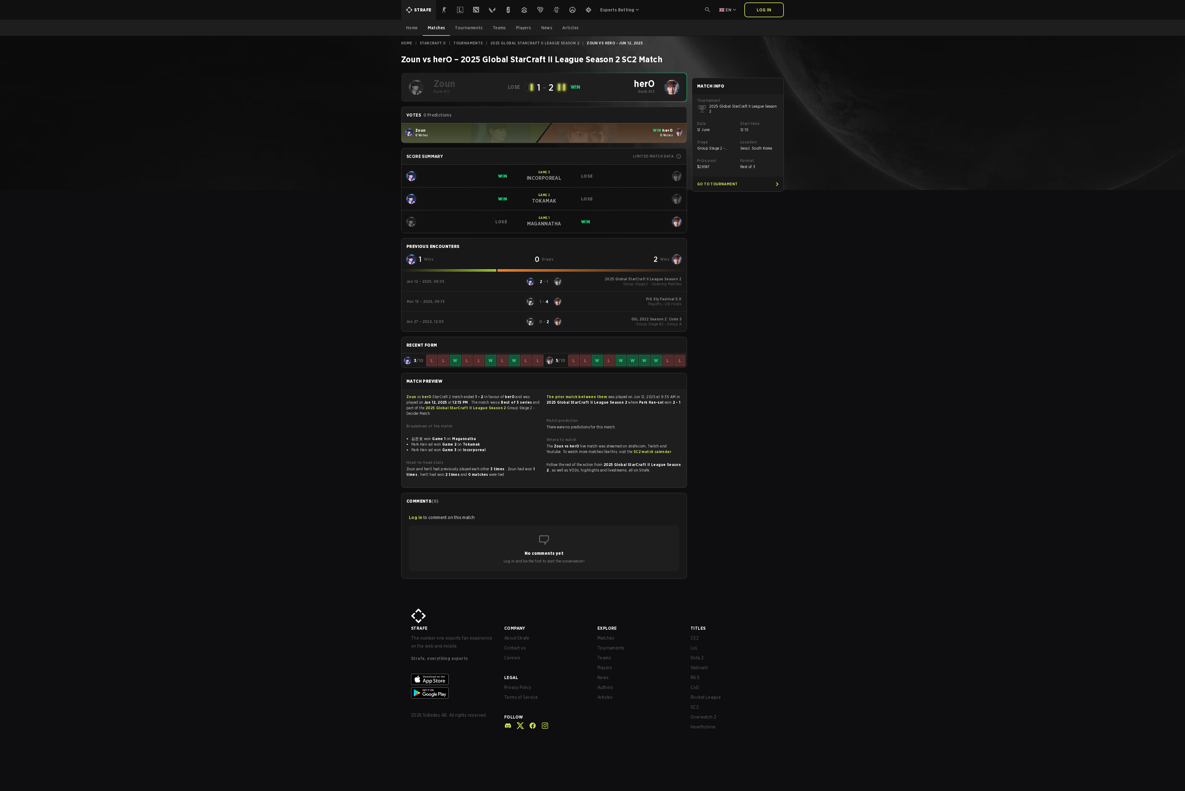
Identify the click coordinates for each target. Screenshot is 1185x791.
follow (513, 717)
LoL (694, 647)
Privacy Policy (517, 687)
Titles (698, 628)
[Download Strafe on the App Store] (452, 679)
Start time (749, 123)
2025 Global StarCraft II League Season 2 (534, 43)
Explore (607, 628)
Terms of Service (521, 697)
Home (406, 43)
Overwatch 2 (703, 717)
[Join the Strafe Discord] (508, 725)
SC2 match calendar (653, 451)
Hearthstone (703, 726)
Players (604, 667)
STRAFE (419, 628)
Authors (605, 687)
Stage (702, 142)
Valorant (699, 667)
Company (514, 628)
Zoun (411, 396)
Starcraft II (433, 43)
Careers (512, 657)
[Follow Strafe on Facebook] (530, 725)
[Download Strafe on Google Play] (452, 692)
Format (747, 160)
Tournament (708, 100)
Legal (511, 677)
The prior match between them (577, 396)
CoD (695, 687)
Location (748, 142)
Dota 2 (697, 657)
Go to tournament (717, 184)
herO (427, 396)
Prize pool (706, 160)
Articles (605, 697)
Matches (605, 638)
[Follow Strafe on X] (518, 725)
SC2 (695, 707)
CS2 (695, 638)
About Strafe (517, 638)
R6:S (695, 677)
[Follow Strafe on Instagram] (542, 725)
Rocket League (706, 697)
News (603, 677)
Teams (604, 657)
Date (701, 123)
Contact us (515, 647)
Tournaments (468, 43)
